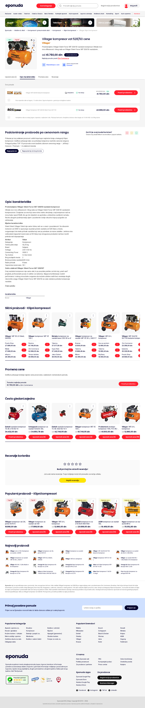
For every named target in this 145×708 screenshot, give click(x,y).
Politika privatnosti (82, 662)
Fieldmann (123, 642)
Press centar (102, 664)
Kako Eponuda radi (82, 659)
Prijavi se (131, 607)
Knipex (122, 634)
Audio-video (17, 14)
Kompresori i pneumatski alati (39, 30)
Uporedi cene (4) (62, 437)
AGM (122, 636)
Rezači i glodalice (11, 631)
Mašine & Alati (99, 14)
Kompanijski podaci (105, 662)
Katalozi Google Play (83, 682)
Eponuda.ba (99, 703)
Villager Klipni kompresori (88, 30)
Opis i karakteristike (27, 77)
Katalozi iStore (81, 685)
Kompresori (57, 30)
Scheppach (102, 631)
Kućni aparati (73, 14)
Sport (117, 14)
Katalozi (137, 14)
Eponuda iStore (81, 679)
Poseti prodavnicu (125, 93)
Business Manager (107, 683)
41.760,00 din (103, 94)
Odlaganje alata (10, 642)
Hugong (123, 639)
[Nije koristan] (127, 133)
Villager (28, 298)
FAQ (99, 659)
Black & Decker (103, 634)
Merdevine (29, 636)
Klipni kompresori (70, 30)
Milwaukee (79, 631)
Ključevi (50, 631)
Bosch (100, 628)
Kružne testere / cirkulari (13, 634)
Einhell (78, 634)
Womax (101, 636)
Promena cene (43, 77)
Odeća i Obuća (37, 14)
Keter (100, 642)
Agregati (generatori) (54, 634)
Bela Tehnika (48, 14)
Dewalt (122, 628)
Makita (78, 628)
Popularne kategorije (15, 623)
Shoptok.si (88, 703)
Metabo (123, 631)
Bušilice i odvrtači (53, 628)
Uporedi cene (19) (62, 532)
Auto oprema (125, 14)
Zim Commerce (63, 58)
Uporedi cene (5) (109, 437)
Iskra (100, 639)
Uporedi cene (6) (39, 437)
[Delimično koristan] (132, 133)
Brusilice (29, 628)
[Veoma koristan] (136, 133)
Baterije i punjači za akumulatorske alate (33, 634)
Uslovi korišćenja (126, 659)
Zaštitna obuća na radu (13, 639)
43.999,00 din (102, 110)
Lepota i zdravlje (86, 14)
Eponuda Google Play (83, 676)
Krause (78, 642)
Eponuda (8, 30)
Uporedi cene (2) (11, 77)
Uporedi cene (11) (39, 532)
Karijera (123, 664)
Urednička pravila (126, 662)
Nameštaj (109, 14)
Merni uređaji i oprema (12, 636)
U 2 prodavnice (71, 55)
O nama (80, 654)
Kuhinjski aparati (61, 14)
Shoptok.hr (93, 703)
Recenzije (55, 77)
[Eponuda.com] (14, 5)
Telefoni (27, 14)
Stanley (78, 636)
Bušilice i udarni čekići (33, 639)
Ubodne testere (52, 636)
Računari (8, 14)
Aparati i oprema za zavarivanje (12, 628)
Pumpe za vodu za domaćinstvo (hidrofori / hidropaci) (56, 639)
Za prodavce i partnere (84, 664)
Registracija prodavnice (110, 5)
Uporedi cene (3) (85, 437)
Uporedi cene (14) (109, 532)
